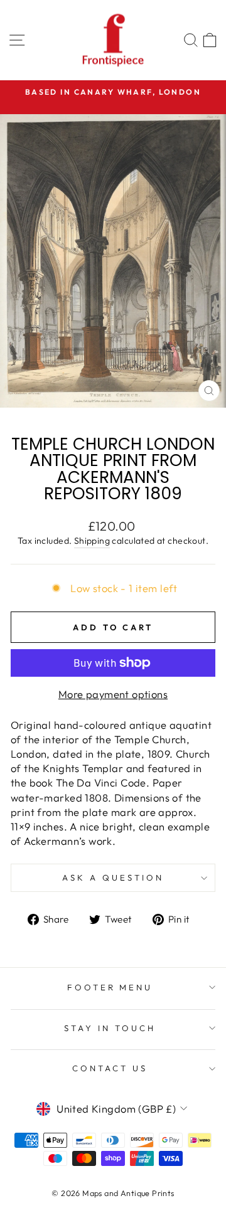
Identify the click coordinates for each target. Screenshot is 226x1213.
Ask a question (113, 877)
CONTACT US (110, 1068)
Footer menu (110, 987)
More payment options (113, 694)
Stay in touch (110, 1028)
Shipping (92, 540)
